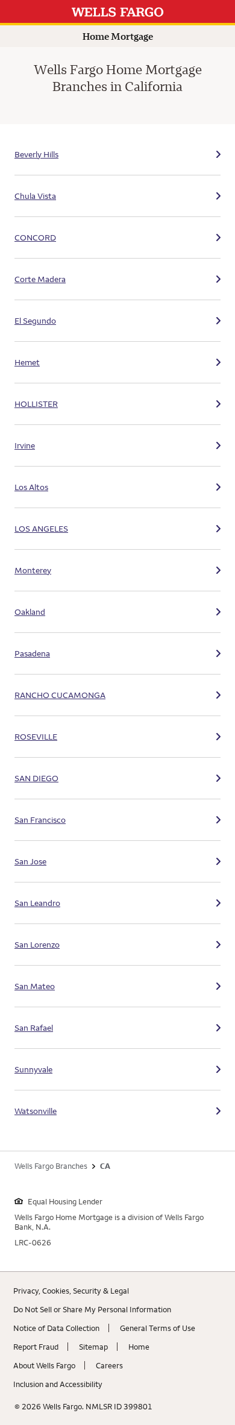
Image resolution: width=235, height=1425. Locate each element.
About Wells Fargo (44, 1365)
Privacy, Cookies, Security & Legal (71, 1290)
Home (138, 1346)
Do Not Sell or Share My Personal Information (92, 1309)
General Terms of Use (157, 1328)
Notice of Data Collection (56, 1328)
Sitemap (93, 1346)
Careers (109, 1365)
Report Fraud (35, 1346)
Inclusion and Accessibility (57, 1384)
